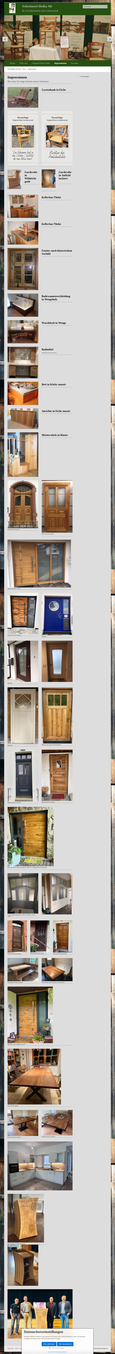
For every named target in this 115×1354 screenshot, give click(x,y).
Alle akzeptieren (65, 1344)
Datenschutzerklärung (54, 1352)
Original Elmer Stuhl (41, 63)
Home (12, 63)
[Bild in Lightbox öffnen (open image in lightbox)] (23, 97)
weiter (110, 39)
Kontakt (74, 63)
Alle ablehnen (49, 1344)
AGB (16, 1348)
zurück (5, 39)
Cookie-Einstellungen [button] (57, 1348)
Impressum (10, 1348)
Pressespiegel (85, 76)
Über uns (23, 63)
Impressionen (60, 63)
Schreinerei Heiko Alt (37, 6)
